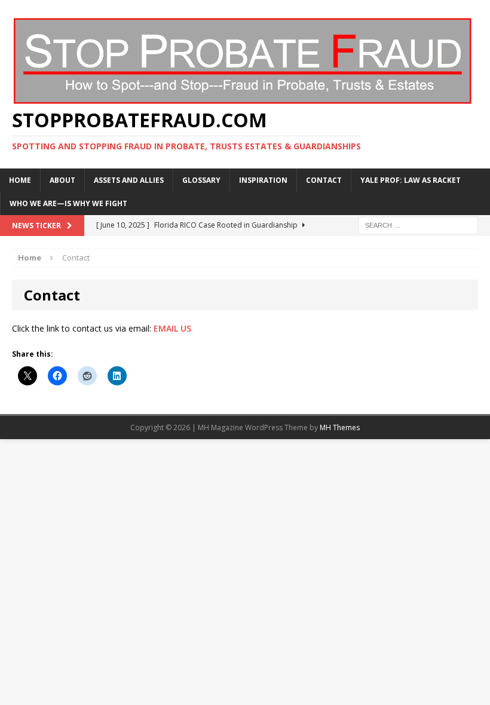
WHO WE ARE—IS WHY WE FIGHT (68, 203)
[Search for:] (418, 224)
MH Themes (340, 427)
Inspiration (263, 180)
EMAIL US (172, 328)
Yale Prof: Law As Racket (410, 180)
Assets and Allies (129, 180)
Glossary (201, 180)
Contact (324, 180)
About (62, 180)
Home (20, 180)
